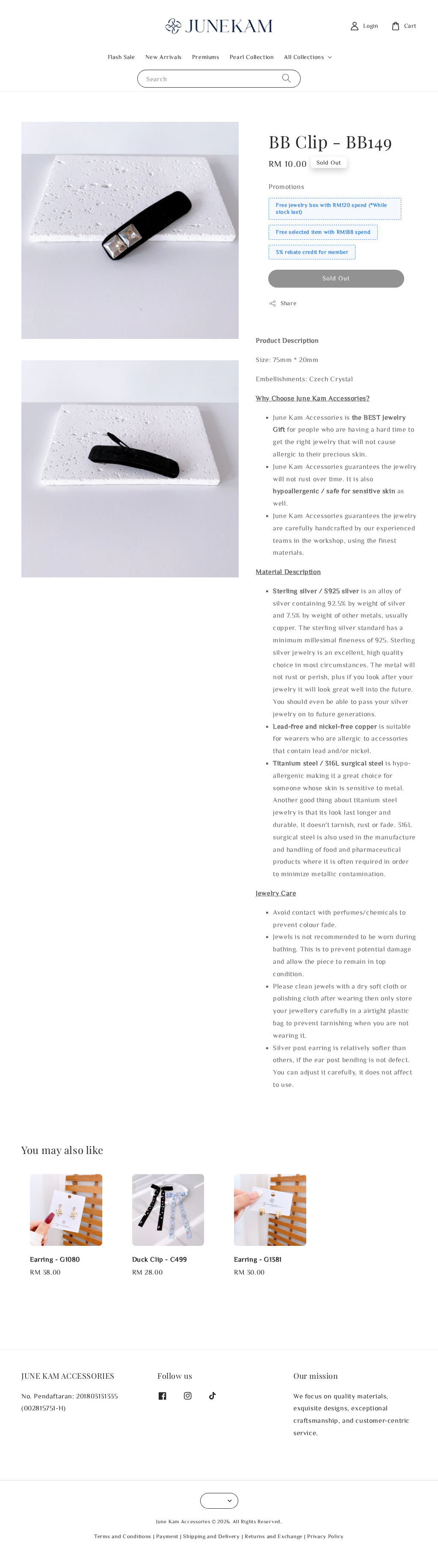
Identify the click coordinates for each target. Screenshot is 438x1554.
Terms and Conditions (122, 1536)
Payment (167, 1536)
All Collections (304, 57)
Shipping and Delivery (211, 1536)
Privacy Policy (325, 1536)
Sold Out (336, 278)
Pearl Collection (252, 57)
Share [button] (288, 303)
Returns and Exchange (273, 1536)
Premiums (205, 57)
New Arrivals (163, 57)
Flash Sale (121, 57)
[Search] (286, 78)
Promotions (286, 186)
